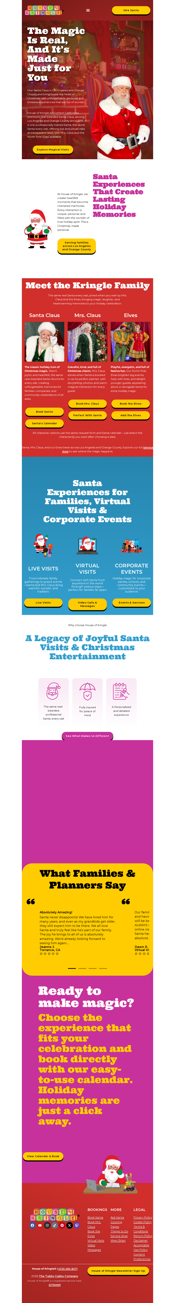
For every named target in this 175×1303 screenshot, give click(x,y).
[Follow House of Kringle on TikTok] (54, 1225)
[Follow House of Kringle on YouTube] (40, 1225)
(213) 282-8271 (68, 1268)
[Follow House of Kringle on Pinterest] (62, 1225)
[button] (88, 10)
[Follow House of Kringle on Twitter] (69, 1225)
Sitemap (55, 1284)
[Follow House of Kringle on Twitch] (77, 1225)
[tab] (72, 968)
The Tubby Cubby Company (58, 1276)
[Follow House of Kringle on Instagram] (47, 1225)
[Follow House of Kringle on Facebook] (32, 1225)
